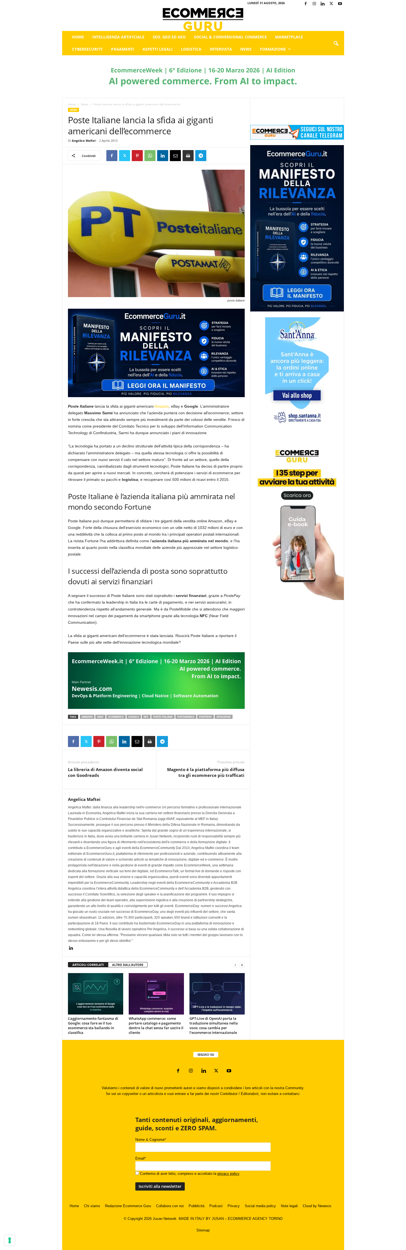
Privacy (234, 1206)
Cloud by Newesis (317, 1206)
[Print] (188, 155)
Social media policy (260, 1206)
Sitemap (203, 1230)
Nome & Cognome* (150, 1140)
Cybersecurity (87, 49)
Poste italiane (163, 717)
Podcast (216, 1206)
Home (78, 37)
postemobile (185, 717)
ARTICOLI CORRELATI (88, 965)
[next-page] (242, 965)
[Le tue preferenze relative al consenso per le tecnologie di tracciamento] (9, 1240)
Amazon (161, 406)
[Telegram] (200, 155)
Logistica (191, 49)
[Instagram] (314, 4)
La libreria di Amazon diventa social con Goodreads (105, 772)
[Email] (175, 155)
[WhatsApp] (149, 155)
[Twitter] (331, 4)
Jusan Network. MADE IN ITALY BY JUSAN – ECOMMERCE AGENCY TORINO (218, 1219)
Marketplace (289, 37)
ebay (100, 717)
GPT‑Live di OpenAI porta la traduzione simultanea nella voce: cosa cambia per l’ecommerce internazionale (213, 1025)
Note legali (289, 1206)
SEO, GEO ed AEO (169, 37)
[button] (336, 44)
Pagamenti (122, 49)
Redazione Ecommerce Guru (128, 1206)
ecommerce (116, 717)
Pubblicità (196, 1206)
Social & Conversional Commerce (230, 37)
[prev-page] (235, 965)
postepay (205, 717)
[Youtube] (340, 4)
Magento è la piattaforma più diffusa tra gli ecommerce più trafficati (205, 772)
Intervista (221, 49)
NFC (146, 717)
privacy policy (228, 1174)
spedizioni (224, 717)
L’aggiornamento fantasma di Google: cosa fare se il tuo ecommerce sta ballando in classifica (93, 1025)
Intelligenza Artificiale (118, 37)
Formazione (273, 49)
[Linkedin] (323, 4)
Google (133, 717)
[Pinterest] (137, 155)
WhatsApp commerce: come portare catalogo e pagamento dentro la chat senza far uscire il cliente (156, 1025)
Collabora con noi (170, 1206)
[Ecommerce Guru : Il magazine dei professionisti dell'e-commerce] (203, 19)
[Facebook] (305, 4)
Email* (140, 1158)
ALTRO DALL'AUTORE (127, 965)
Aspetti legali (158, 49)
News (246, 49)
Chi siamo (92, 1206)
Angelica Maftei (84, 140)
